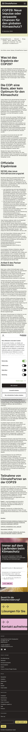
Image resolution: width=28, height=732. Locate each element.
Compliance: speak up (6, 704)
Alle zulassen (14, 385)
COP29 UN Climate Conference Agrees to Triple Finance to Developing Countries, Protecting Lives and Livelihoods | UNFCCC (14, 522)
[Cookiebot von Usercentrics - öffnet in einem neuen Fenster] (20, 335)
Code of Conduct (5, 702)
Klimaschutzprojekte (6, 662)
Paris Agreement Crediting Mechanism (12, 331)
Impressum (3, 695)
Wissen (16, 39)
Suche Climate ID (21, 722)
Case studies (4, 687)
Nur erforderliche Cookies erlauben (14, 395)
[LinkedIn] (2, 649)
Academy (3, 679)
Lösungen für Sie (13, 611)
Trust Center (4, 700)
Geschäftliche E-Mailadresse (12, 568)
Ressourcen (3, 681)
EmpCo (2, 667)
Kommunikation (4, 664)
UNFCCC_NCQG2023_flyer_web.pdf (11, 526)
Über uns (3, 716)
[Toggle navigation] (25, 3)
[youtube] (5, 649)
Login (3, 726)
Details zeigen (19, 380)
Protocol (3, 708)
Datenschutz (4, 698)
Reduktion (3, 660)
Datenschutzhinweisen (15, 575)
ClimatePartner (6, 39)
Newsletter (3, 677)
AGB (2, 706)
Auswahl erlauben (14, 390)
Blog (23, 39)
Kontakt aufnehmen (14, 627)
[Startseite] (10, 3)
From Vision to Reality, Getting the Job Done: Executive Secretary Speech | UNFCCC (13, 532)
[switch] (24, 365)
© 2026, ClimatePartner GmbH (8, 730)
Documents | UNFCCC (7, 529)
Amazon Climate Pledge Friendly (9, 669)
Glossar (2, 685)
